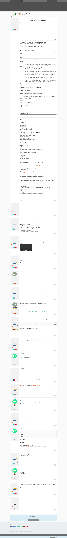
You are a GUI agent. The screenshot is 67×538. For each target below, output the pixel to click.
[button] (12, 526)
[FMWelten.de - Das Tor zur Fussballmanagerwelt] (33, 6)
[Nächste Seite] (13, 16)
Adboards (22, 531)
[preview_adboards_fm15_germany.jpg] (38, 31)
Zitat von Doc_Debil (23, 430)
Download (38, 241)
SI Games (28, 531)
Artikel (11, 327)
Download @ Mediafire (22, 172)
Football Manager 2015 (30, 41)
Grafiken (25, 531)
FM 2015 (30, 531)
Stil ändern (56, 534)
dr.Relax (21, 385)
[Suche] (56, 1)
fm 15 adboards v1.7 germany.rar (36, 385)
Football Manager (13, 531)
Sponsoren (17, 531)
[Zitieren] (55, 200)
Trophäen (12, 245)
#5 (28, 445)
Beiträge (12, 227)
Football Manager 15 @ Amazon (40, 288)
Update (19, 531)
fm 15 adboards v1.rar (26, 415)
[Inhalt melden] (54, 200)
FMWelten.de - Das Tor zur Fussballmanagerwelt (26, 197)
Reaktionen (12, 26)
